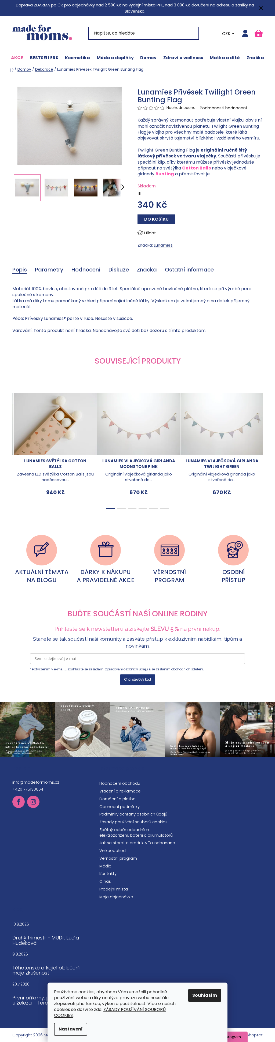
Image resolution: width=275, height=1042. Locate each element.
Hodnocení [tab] (85, 269)
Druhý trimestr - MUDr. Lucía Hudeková (45, 940)
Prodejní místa (113, 889)
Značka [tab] (147, 269)
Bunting (164, 174)
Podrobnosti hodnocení (223, 108)
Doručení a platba (117, 799)
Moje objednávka (116, 897)
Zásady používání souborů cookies (133, 822)
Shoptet (255, 1035)
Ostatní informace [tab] (189, 269)
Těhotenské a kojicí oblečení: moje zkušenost (46, 970)
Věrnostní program (118, 858)
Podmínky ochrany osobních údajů (133, 814)
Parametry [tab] (49, 269)
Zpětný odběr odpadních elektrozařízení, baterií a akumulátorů (136, 832)
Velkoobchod (112, 850)
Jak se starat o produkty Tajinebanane (137, 842)
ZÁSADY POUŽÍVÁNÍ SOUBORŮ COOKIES (110, 1012)
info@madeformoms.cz (35, 782)
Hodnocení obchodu (119, 783)
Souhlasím (204, 995)
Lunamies (163, 245)
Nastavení (71, 1029)
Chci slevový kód (137, 679)
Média (105, 866)
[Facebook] (18, 802)
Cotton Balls (196, 168)
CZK (226, 34)
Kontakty (108, 873)
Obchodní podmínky (119, 806)
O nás (105, 881)
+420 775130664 (27, 789)
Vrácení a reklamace (120, 791)
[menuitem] (17, 58)
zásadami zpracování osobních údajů (118, 669)
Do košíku (156, 219)
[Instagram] (33, 802)
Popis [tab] (19, 269)
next (258, 449)
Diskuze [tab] (118, 269)
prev (16, 449)
